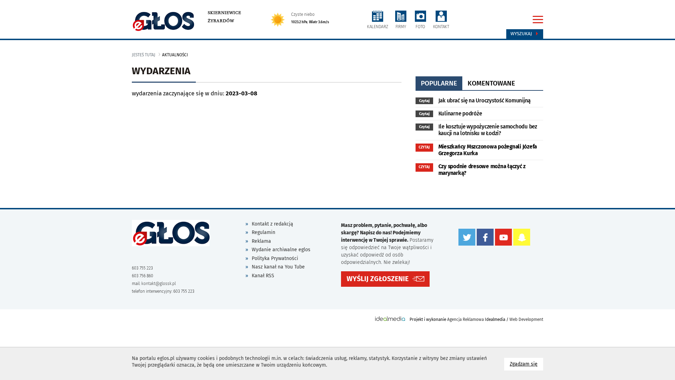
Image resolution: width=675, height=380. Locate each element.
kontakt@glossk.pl (158, 283)
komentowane (491, 83)
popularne (439, 83)
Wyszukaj (521, 34)
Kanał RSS (263, 276)
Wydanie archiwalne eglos (281, 250)
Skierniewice (224, 12)
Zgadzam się (526, 364)
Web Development (526, 319)
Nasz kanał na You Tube (278, 267)
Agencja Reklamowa (465, 319)
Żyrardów (221, 20)
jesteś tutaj (143, 54)
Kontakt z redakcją (272, 224)
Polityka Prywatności (275, 258)
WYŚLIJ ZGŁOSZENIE (378, 279)
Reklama (261, 241)
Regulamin (263, 232)
